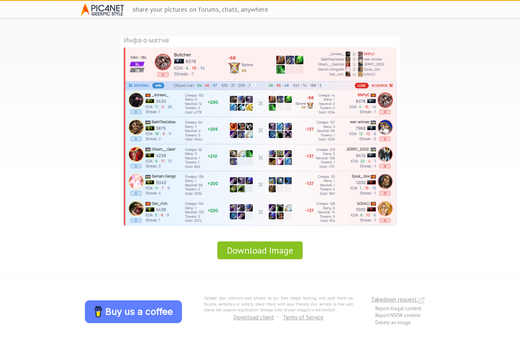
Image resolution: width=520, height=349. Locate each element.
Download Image (260, 250)
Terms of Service (303, 317)
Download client (254, 317)
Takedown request (394, 299)
